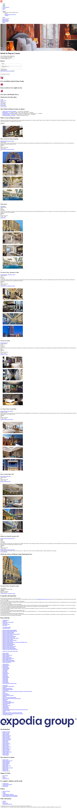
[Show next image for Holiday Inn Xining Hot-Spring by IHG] (1, 534)
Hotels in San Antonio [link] (7, 746)
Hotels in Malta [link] (5, 764)
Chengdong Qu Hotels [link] (7, 627)
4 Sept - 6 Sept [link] (3, 104)
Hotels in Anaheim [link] (6, 753)
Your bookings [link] (5, 775)
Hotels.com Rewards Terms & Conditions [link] (10, 796)
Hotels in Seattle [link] (6, 752)
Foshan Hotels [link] (5, 681)
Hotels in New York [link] (6, 732)
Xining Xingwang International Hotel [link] (9, 697)
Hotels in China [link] (5, 21)
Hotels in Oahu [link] (5, 769)
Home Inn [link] (4, 696)
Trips (4, 9)
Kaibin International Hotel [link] (7, 688)
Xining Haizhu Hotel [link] (6, 703)
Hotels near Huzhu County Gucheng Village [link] (11, 638)
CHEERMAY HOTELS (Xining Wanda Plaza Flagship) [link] (13, 713)
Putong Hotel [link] (5, 704)
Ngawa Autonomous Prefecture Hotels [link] (9, 683)
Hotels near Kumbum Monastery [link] (8, 632)
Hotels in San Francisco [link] (7, 738)
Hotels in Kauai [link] (5, 768)
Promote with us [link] (6, 785)
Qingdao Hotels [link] (5, 676)
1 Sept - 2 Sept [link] (3, 102)
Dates (1, 57)
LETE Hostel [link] (5, 693)
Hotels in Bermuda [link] (6, 763)
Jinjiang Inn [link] (5, 700)
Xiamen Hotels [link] (5, 679)
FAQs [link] (4, 776)
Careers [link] (4, 802)
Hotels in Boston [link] (6, 747)
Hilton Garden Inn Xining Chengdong (9, 111)
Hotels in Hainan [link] (6, 654)
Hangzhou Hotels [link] (6, 673)
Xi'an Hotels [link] (5, 671)
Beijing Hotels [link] (5, 666)
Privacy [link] (4, 792)
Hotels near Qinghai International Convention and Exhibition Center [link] (15, 642)
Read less (2, 123)
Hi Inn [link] (4, 692)
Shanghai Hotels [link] (6, 664)
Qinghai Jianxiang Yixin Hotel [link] (8, 695)
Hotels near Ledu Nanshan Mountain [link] (9, 648)
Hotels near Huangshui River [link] (8, 643)
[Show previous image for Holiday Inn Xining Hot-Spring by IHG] (0, 534)
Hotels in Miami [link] (5, 740)
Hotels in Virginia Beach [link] (7, 751)
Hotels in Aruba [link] (5, 759)
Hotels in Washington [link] (6, 743)
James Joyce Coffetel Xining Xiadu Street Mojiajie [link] (12, 698)
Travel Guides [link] (5, 803)
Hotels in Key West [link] (6, 749)
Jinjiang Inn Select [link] (6, 708)
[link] (14, 15)
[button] (38, 618)
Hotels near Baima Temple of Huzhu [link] (9, 646)
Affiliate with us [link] (5, 783)
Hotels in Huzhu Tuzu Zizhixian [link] (8, 660)
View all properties (3, 551)
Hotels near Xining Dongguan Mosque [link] (10, 630)
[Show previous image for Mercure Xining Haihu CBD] (0, 472)
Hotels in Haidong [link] (6, 656)
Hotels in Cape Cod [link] (6, 770)
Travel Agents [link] (5, 786)
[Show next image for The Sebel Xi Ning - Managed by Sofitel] (1, 270)
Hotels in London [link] (6, 750)
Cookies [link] (4, 793)
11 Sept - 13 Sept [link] (3, 106)
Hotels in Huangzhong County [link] (8, 658)
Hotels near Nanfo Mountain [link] (8, 645)
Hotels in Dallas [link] (5, 754)
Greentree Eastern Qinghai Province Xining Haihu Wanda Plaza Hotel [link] (15, 709)
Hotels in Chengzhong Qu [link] (7, 655)
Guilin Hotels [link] (5, 674)
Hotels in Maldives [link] (6, 762)
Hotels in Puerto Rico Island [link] (8, 767)
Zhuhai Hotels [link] (5, 675)
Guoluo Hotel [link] (5, 685)
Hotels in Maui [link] (5, 766)
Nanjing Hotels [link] (5, 680)
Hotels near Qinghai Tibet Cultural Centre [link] (10, 649)
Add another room (4, 69)
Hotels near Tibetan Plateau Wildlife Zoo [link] (10, 631)
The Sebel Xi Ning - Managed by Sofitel (10, 113)
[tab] (6, 620)
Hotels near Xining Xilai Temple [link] (8, 647)
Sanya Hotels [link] (5, 670)
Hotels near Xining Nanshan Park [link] (9, 637)
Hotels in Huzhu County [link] (7, 657)
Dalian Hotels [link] (5, 672)
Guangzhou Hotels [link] (6, 665)
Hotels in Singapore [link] (6, 761)
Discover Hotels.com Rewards (10, 14)
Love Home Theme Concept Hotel (9, 115)
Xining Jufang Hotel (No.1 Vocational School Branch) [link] (12, 712)
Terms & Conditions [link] (6, 791)
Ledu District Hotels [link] (6, 628)
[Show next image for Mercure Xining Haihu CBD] (1, 472)
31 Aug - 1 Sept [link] (3, 100)
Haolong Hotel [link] (5, 699)
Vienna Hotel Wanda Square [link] (8, 689)
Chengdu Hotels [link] (6, 669)
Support (4, 8)
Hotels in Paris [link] (5, 741)
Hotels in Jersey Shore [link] (7, 765)
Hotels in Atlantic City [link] (7, 748)
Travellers (2, 58)
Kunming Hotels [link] (6, 682)
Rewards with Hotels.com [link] (7, 804)
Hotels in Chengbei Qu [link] (7, 662)
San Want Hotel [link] (5, 690)
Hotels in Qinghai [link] (6, 20)
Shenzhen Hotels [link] (6, 667)
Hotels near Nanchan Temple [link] (8, 639)
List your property (6, 7)
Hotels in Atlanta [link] (6, 745)
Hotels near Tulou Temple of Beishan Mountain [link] (11, 634)
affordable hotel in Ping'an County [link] (43, 599)
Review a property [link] (6, 778)
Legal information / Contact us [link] (8, 794)
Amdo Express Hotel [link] (6, 705)
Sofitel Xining (5, 112)
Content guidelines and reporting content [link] (10, 795)
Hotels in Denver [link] (6, 742)
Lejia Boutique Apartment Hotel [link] (8, 686)
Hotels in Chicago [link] (6, 733)
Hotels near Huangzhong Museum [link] (9, 644)
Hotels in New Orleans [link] (7, 735)
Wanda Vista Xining (6, 114)
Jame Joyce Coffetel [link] (6, 710)
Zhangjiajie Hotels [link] (6, 677)
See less (2, 145)
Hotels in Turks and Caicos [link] (7, 760)
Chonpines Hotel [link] (6, 707)
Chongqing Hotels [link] (6, 668)
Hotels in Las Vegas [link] (6, 731)
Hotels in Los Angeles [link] (7, 739)
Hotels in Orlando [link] (6, 734)
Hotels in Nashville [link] (6, 737)
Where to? (2, 56)
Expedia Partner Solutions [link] (7, 784)
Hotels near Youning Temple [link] (8, 635)
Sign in (4, 11)
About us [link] (4, 801)
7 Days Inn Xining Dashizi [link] (7, 714)
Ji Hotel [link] (4, 711)
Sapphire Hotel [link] (5, 706)
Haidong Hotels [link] (5, 19)
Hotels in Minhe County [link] (7, 659)
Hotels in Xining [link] (6, 653)
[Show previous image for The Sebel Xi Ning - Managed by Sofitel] (0, 270)
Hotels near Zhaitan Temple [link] (8, 641)
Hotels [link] (4, 17)
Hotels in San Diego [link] (6, 736)
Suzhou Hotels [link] (5, 678)
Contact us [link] (4, 777)
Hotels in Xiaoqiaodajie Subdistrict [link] (9, 661)
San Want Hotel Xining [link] (7, 701)
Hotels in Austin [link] (5, 744)
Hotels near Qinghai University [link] (8, 633)
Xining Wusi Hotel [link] (6, 694)
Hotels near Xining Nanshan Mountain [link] (10, 640)
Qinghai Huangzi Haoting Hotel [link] (8, 702)
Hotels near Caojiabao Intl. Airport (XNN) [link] (10, 651)
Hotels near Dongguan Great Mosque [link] (9, 636)
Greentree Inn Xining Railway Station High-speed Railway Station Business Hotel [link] (17, 691)
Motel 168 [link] (4, 687)
